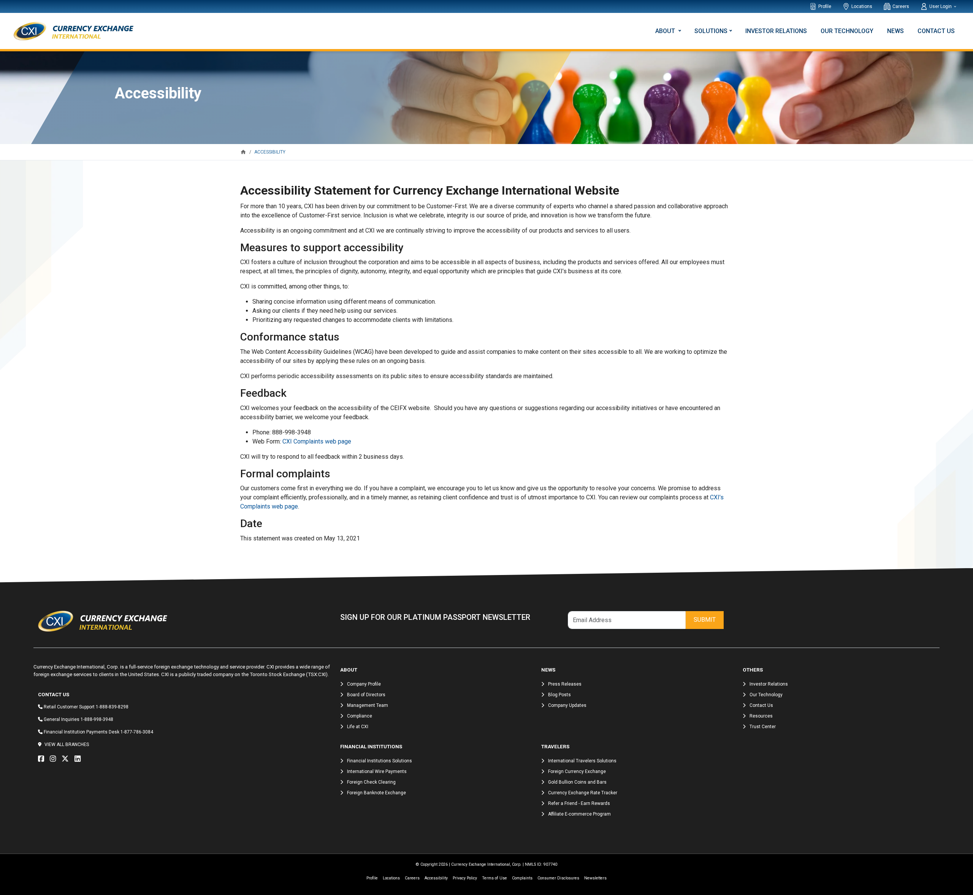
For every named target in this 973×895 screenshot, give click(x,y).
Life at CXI (357, 726)
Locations (861, 6)
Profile (824, 6)
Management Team (367, 705)
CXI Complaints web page (316, 441)
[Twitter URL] (67, 759)
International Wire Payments (377, 771)
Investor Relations (776, 31)
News (895, 31)
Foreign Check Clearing (371, 782)
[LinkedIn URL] (79, 759)
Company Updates (567, 705)
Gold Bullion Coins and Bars (577, 782)
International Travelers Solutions (582, 761)
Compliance (359, 716)
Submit (705, 619)
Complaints (522, 878)
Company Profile (364, 684)
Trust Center (763, 726)
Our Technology (847, 31)
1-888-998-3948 (97, 719)
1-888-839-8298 (112, 707)
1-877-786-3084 (136, 732)
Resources (761, 716)
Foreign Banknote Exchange (376, 792)
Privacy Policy (465, 878)
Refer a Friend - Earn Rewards (579, 803)
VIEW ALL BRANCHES (66, 744)
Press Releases (565, 684)
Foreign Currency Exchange (577, 771)
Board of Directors (366, 694)
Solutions (710, 31)
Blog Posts (559, 694)
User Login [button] (941, 6)
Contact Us (936, 31)
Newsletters (595, 878)
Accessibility (436, 878)
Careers (900, 6)
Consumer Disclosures (558, 878)
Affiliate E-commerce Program (579, 814)
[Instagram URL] (55, 759)
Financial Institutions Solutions (379, 761)
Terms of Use (494, 878)
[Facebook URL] (43, 759)
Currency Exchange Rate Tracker (582, 792)
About (666, 31)
